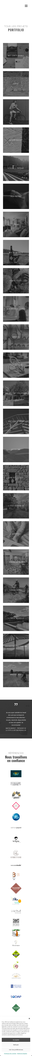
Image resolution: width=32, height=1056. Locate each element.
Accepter (16, 1040)
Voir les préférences (16, 1049)
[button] (29, 1018)
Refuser (16, 1045)
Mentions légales (22, 1053)
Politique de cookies (10, 1053)
